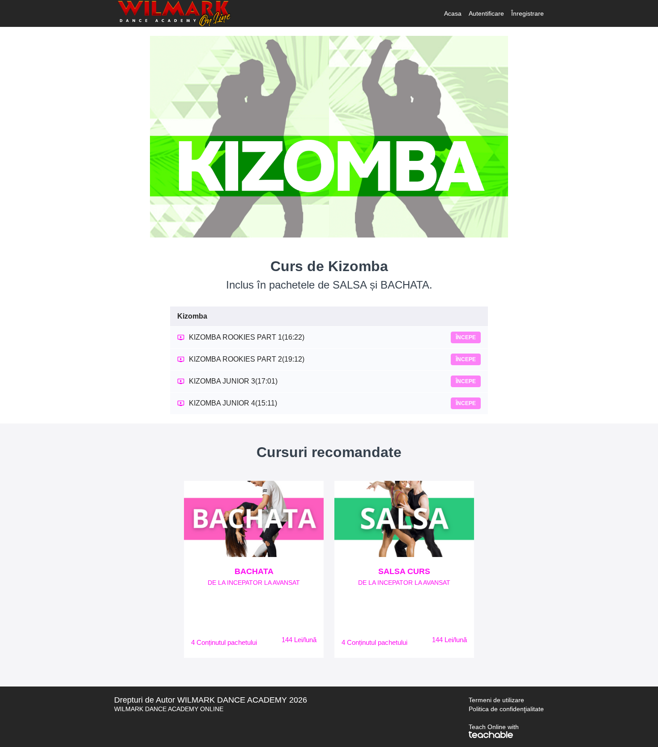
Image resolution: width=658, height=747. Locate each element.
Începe (466, 337)
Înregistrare (527, 13)
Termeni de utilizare (496, 700)
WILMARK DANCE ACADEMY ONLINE (168, 708)
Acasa (452, 13)
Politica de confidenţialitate (506, 708)
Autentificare (486, 13)
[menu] (490, 13)
